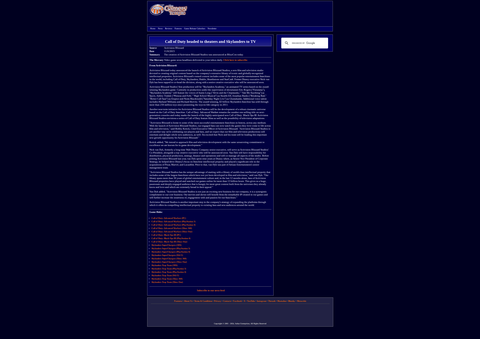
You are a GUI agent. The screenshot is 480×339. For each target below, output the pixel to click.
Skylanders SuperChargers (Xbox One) (169, 262)
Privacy (217, 301)
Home (168, 10)
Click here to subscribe (235, 60)
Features (178, 29)
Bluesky (291, 301)
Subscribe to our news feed (211, 290)
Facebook (237, 301)
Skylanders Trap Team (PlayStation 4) (169, 272)
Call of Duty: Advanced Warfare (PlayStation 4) (174, 225)
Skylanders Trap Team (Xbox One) (167, 282)
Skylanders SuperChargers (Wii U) (167, 255)
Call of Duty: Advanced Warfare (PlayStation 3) (174, 222)
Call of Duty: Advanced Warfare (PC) (169, 218)
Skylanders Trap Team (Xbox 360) (167, 279)
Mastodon (281, 301)
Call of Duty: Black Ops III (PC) (166, 235)
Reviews (168, 29)
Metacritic (301, 301)
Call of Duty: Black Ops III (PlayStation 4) (171, 238)
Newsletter (212, 29)
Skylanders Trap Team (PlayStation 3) (169, 269)
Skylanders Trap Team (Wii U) (165, 275)
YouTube (251, 301)
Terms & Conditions (203, 301)
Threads (271, 301)
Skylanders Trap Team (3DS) (165, 265)
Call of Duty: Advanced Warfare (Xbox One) (172, 232)
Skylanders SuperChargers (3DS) (167, 245)
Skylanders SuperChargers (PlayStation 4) (171, 252)
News (160, 29)
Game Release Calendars (194, 29)
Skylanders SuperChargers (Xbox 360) (169, 259)
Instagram (261, 301)
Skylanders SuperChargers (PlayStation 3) (171, 248)
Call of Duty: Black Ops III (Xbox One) (169, 242)
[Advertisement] (262, 10)
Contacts (227, 301)
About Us (188, 301)
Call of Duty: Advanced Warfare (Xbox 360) (172, 228)
